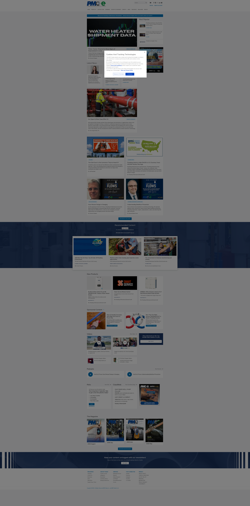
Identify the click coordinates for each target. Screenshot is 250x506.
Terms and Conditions (116, 65)
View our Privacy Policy (127, 70)
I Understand (129, 74)
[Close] (144, 52)
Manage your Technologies (119, 74)
